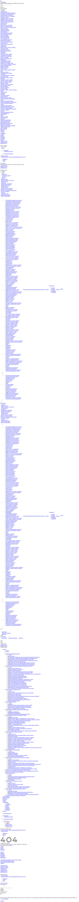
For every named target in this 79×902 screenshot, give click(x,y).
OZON (4, 160)
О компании (8, 804)
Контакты (2, 854)
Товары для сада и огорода (13, 759)
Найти (2, 889)
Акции (1, 847)
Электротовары (11, 752)
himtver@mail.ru (4, 155)
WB (4, 161)
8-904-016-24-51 (4, 141)
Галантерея (10, 704)
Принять (2, 900)
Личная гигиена (11, 691)
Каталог (7, 651)
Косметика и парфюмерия (13, 711)
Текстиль (10, 775)
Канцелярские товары (12, 791)
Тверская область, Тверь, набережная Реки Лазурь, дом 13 (13, 156)
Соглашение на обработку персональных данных (10, 859)
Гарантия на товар (4, 867)
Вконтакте (5, 159)
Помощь (2, 863)
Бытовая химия (11, 656)
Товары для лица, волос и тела (14, 668)
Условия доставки (4, 866)
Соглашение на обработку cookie (7, 862)
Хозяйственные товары (13, 717)
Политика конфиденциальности (7, 861)
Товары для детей (11, 783)
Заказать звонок (8, 826)
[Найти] (1, 6)
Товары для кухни (12, 734)
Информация (3, 857)
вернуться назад (3, 845)
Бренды (2, 848)
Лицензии (2, 856)
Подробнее (5, 898)
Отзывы (2, 852)
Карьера (2, 853)
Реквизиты (2, 855)
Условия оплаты (3, 865)
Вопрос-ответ (3, 868)
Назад (8, 650)
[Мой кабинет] (1, 630)
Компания (2, 849)
